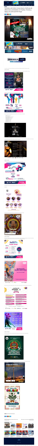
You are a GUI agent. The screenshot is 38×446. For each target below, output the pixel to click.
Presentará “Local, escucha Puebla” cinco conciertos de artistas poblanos (30, 428)
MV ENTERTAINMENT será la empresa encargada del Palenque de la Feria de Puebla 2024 (13, 436)
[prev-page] (32, 422)
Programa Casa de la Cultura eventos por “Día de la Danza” (25, 428)
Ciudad (16, 5)
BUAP (6, 5)
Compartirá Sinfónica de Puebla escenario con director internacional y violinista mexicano (18, 429)
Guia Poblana (19, 5)
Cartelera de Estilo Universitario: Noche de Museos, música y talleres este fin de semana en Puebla (25, 436)
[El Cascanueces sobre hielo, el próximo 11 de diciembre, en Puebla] (31, 432)
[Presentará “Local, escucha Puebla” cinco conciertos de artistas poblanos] (31, 425)
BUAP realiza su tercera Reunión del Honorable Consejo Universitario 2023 (27, 419)
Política (29, 5)
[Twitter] (33, 0)
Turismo (26, 5)
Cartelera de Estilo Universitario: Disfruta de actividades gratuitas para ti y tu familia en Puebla (19, 436)
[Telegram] (10, 14)
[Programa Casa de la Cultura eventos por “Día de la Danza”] (25, 425)
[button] (33, 5)
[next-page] (33, 422)
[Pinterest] (7, 14)
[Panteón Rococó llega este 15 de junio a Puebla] (7, 425)
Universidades (10, 5)
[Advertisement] (19, 412)
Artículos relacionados (7, 422)
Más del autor (11, 422)
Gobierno (14, 5)
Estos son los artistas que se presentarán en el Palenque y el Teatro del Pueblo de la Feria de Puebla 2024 (7, 436)
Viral (31, 5)
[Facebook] (5, 14)
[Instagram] (31, 0)
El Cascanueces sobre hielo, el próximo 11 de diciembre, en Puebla (30, 436)
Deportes (23, 5)
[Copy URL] (11, 14)
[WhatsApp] (9, 14)
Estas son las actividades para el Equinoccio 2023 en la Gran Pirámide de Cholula (11, 419)
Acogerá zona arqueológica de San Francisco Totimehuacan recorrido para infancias (12, 429)
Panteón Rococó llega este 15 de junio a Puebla (7, 428)
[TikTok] (32, 0)
